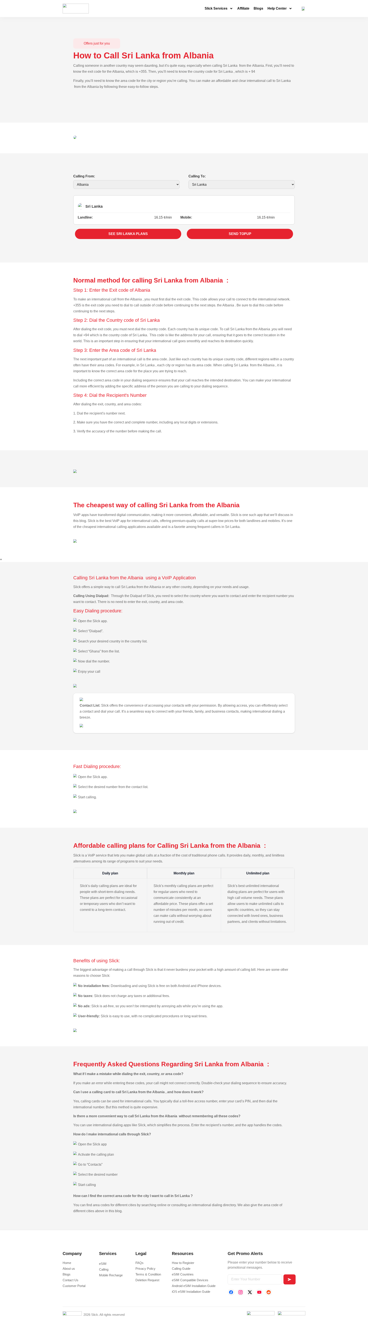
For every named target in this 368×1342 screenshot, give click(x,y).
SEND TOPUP (240, 234)
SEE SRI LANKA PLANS (128, 234)
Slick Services (216, 8)
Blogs (258, 8)
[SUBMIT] (289, 1279)
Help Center (277, 8)
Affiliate (243, 8)
